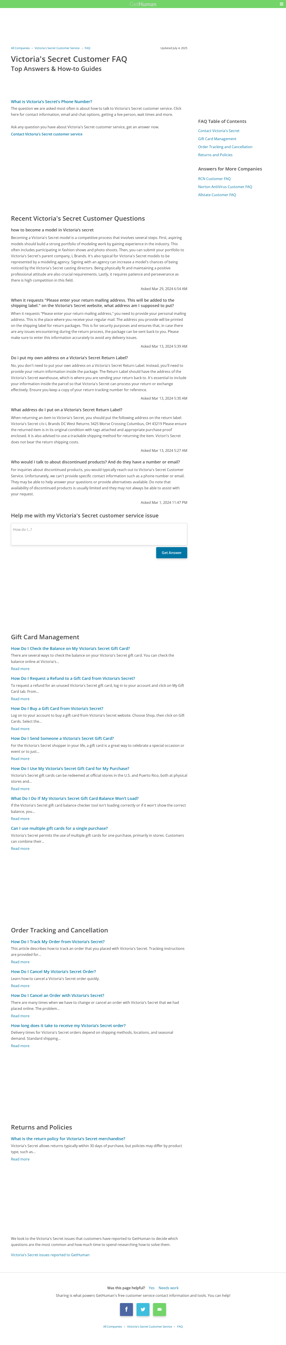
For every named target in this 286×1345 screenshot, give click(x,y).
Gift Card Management (217, 138)
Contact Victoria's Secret (219, 130)
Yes (152, 1287)
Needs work (169, 1287)
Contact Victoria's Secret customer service (46, 134)
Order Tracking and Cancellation (225, 146)
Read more (20, 668)
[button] (281, 4)
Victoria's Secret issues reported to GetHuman (50, 1254)
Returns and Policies (215, 154)
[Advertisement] (99, 175)
